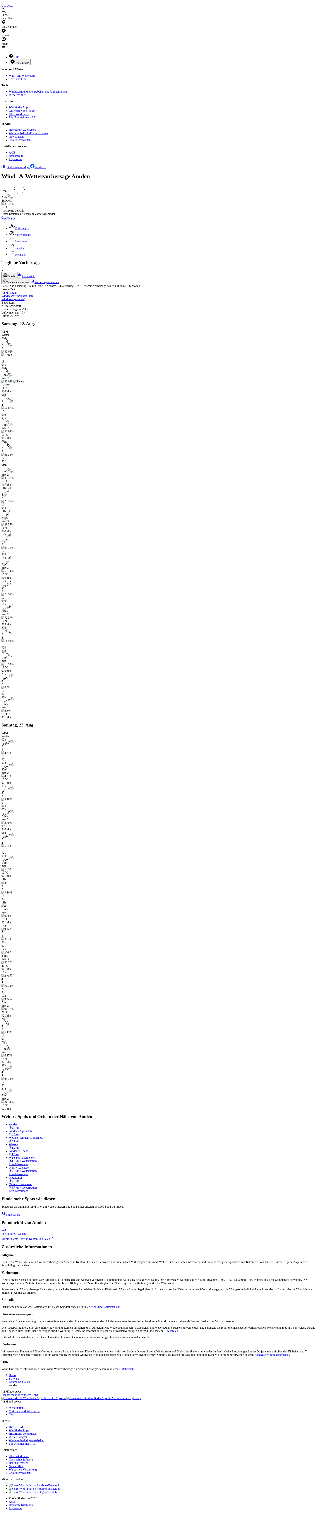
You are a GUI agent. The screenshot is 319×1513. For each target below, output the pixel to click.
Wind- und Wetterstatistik (105, 1306)
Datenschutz (16, 155)
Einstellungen (22, 63)
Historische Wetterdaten (23, 130)
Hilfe (16, 57)
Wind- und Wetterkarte (22, 75)
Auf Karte (9, 218)
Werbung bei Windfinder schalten (28, 133)
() (17, 295)
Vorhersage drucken (18, 282)
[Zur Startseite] (1, 3)
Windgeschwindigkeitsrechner (271, 1354)
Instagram (54, 1488)
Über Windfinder (19, 114)
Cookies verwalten (20, 140)
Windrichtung (9, 292)
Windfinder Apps (19, 107)
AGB (12, 152)
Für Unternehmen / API (22, 117)
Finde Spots (13, 1214)
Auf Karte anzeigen (18, 167)
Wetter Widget (17, 94)
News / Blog (16, 136)
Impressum (15, 159)
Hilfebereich (171, 1330)
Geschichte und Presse (22, 110)
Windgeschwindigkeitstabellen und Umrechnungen (38, 91)
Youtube (53, 1492)
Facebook (40, 167)
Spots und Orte (17, 79)
